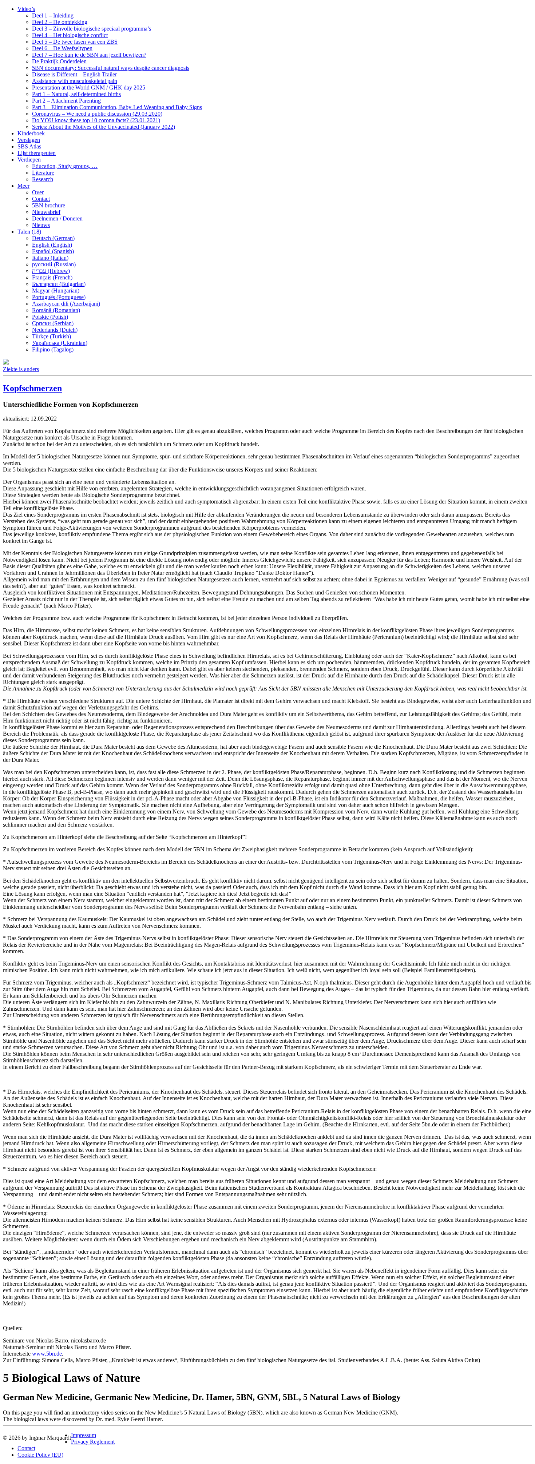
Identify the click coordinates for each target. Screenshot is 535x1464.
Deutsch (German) (53, 238)
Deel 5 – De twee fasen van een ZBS (75, 42)
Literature (43, 173)
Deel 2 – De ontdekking (59, 22)
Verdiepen (29, 159)
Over (38, 192)
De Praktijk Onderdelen (59, 61)
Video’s (26, 9)
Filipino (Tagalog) (53, 349)
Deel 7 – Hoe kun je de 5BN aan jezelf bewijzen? (89, 55)
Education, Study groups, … (65, 166)
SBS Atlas (29, 146)
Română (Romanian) (56, 310)
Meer (23, 186)
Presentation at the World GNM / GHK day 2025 (88, 87)
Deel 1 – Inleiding (53, 15)
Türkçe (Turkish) (51, 336)
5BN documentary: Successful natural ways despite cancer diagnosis (110, 68)
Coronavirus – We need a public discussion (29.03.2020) (97, 114)
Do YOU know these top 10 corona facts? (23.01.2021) (96, 120)
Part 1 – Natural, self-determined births (76, 94)
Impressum (83, 1435)
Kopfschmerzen (32, 388)
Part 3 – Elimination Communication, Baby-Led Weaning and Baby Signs (117, 107)
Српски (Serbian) (53, 323)
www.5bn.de (47, 1353)
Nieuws (41, 225)
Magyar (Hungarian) (55, 290)
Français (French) (52, 277)
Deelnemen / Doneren (57, 218)
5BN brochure (48, 205)
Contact (41, 199)
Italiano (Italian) (50, 258)
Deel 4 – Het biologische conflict (70, 35)
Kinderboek (31, 133)
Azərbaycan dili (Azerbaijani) (66, 304)
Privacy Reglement (93, 1442)
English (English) (52, 245)
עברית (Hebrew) (51, 271)
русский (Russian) (54, 264)
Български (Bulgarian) (59, 284)
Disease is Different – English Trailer (74, 74)
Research (42, 179)
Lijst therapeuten (36, 153)
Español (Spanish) (53, 251)
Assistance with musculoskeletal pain (74, 81)
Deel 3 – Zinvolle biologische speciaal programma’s (91, 28)
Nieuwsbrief (46, 212)
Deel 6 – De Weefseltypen (62, 48)
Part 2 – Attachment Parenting (66, 101)
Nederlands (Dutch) (55, 330)
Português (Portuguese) (59, 297)
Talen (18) (29, 231)
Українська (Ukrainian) (59, 343)
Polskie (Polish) (50, 317)
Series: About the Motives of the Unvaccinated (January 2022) (103, 127)
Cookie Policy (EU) (40, 1455)
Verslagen (28, 140)
